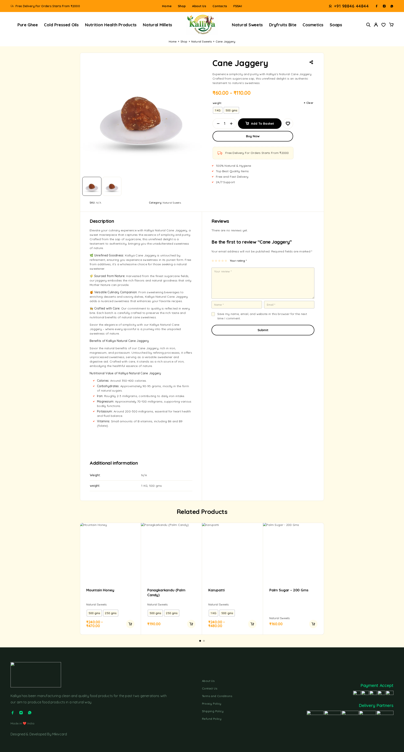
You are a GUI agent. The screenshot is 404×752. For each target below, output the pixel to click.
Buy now (253, 136)
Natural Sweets (247, 24)
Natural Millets (157, 24)
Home (166, 6)
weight (217, 103)
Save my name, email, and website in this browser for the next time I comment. (262, 316)
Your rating (238, 260)
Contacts (220, 6)
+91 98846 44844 (351, 6)
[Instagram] (384, 6)
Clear (309, 102)
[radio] (217, 110)
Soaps (336, 24)
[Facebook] (376, 6)
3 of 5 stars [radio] (219, 260)
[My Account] (376, 24)
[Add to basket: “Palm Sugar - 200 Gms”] (313, 624)
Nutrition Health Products (111, 24)
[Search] (368, 24)
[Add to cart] (130, 624)
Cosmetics (313, 24)
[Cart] (391, 25)
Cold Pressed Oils (61, 24)
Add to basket (262, 122)
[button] (200, 641)
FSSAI (237, 6)
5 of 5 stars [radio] (226, 260)
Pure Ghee (27, 24)
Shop (182, 6)
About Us (199, 6)
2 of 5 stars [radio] (216, 260)
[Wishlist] (383, 25)
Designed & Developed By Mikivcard (39, 734)
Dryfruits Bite (282, 24)
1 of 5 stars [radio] (213, 260)
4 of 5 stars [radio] (222, 260)
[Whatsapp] (392, 6)
